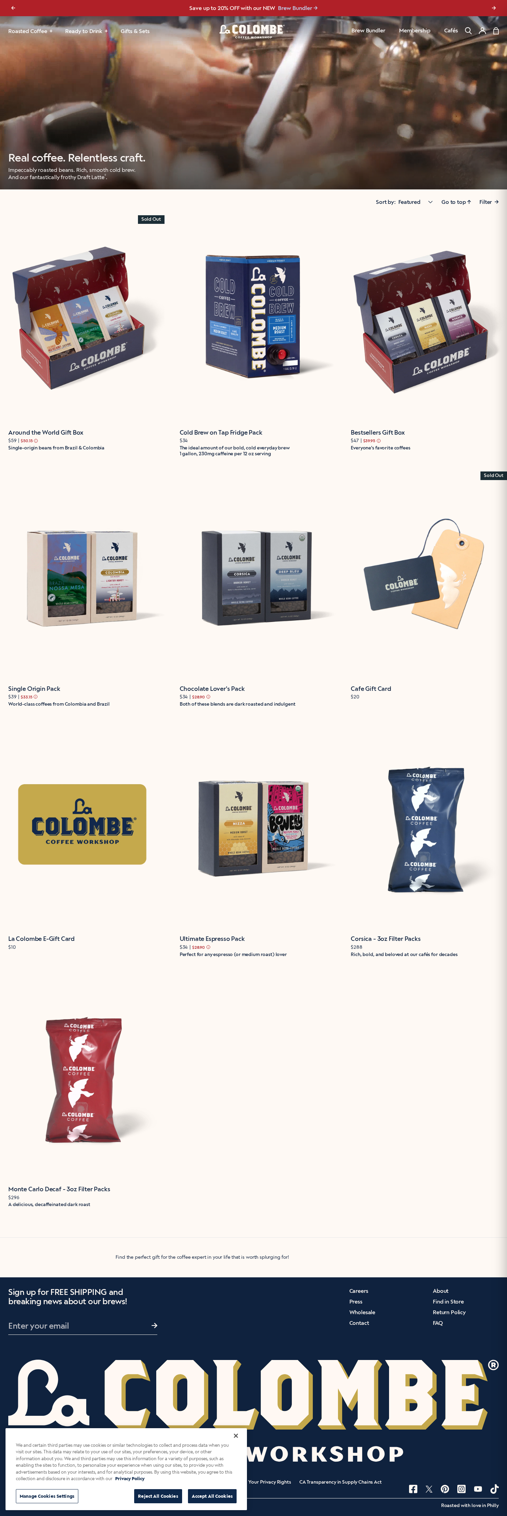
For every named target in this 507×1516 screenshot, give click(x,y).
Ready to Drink (83, 31)
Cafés (451, 30)
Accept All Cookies (212, 1496)
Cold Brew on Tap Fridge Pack (221, 432)
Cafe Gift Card (371, 689)
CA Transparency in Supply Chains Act (340, 1482)
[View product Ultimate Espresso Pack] (253, 824)
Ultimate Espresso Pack (212, 939)
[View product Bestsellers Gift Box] (424, 317)
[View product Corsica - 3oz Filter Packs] (424, 824)
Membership (414, 30)
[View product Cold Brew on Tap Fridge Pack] (253, 317)
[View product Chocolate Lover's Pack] (253, 574)
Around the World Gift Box (45, 432)
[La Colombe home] (253, 31)
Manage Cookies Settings (47, 1496)
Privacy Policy (130, 1479)
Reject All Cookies (158, 1496)
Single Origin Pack (34, 689)
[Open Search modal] (468, 30)
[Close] (235, 1435)
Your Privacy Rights (269, 1482)
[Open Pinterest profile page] (445, 1489)
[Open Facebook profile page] (413, 1489)
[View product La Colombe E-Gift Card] (82, 824)
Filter (489, 202)
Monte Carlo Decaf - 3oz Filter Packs (59, 1189)
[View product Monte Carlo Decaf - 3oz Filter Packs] (82, 1074)
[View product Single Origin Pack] (82, 574)
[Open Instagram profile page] (461, 1489)
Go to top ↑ (456, 202)
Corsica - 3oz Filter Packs (385, 939)
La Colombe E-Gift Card (41, 939)
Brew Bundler (368, 30)
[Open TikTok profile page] (494, 1489)
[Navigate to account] (482, 30)
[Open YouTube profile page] (478, 1489)
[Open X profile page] (429, 1489)
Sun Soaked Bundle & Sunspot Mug (290, 8)
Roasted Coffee (27, 31)
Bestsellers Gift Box (378, 432)
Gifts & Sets (135, 31)
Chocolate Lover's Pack (212, 689)
